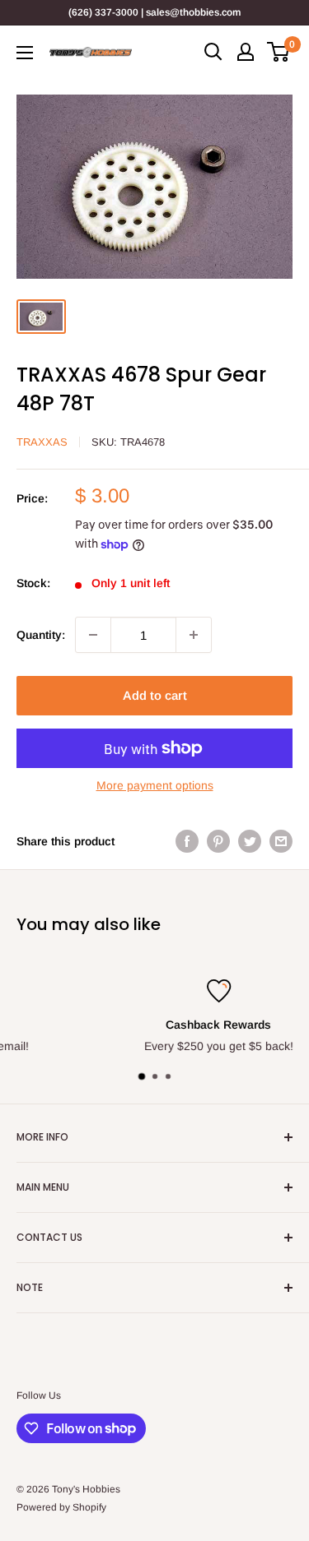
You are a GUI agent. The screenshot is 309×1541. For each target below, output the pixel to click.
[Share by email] (281, 841)
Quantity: (40, 634)
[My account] (245, 52)
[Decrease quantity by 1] (93, 635)
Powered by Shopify (61, 1507)
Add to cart (155, 695)
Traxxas (42, 442)
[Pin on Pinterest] (218, 841)
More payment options (154, 785)
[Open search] (213, 52)
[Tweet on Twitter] (249, 841)
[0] (279, 52)
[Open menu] (24, 52)
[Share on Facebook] (187, 841)
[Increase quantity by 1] (193, 635)
